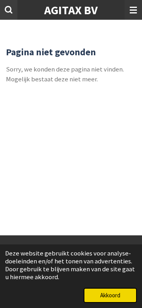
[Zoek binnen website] (8, 10)
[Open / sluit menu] (133, 10)
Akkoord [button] (110, 295)
